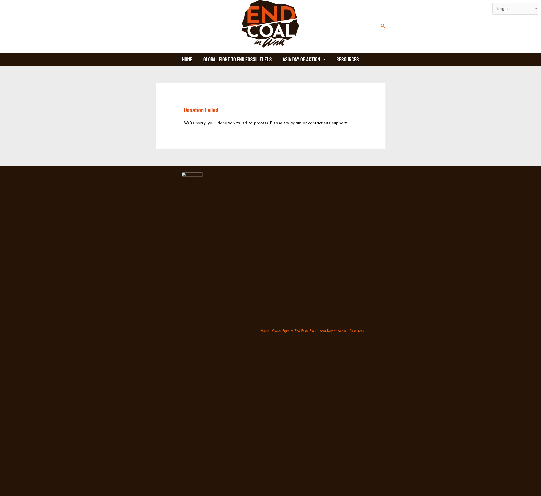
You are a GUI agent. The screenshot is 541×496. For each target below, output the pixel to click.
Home (187, 59)
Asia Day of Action (301, 59)
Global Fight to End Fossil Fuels (237, 59)
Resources (347, 59)
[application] (322, 59)
